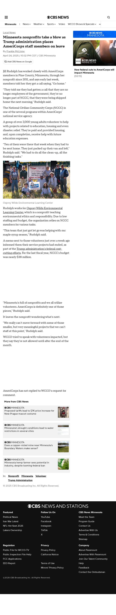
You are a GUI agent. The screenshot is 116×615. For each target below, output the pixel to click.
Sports (50, 24)
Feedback (84, 567)
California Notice (50, 554)
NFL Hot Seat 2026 (13, 526)
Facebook (46, 521)
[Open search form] (108, 17)
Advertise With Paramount (92, 554)
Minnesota (10, 24)
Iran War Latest (10, 521)
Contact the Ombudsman (92, 572)
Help (81, 563)
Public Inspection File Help (17, 554)
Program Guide (86, 521)
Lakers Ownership (12, 530)
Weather (38, 24)
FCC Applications (12, 559)
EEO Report (9, 563)
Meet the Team (86, 517)
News (26, 24)
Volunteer (40, 476)
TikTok (44, 530)
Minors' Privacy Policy (52, 567)
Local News (9, 32)
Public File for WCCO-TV (16, 550)
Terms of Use (48, 563)
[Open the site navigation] (22, 17)
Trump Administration (20, 480)
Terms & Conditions (89, 534)
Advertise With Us (88, 530)
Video (62, 24)
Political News (10, 517)
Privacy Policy (48, 550)
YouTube (45, 517)
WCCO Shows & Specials (81, 24)
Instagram (46, 526)
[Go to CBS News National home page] (58, 17)
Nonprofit (13, 476)
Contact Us (84, 526)
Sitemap (83, 539)
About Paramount (88, 550)
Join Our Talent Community (93, 559)
